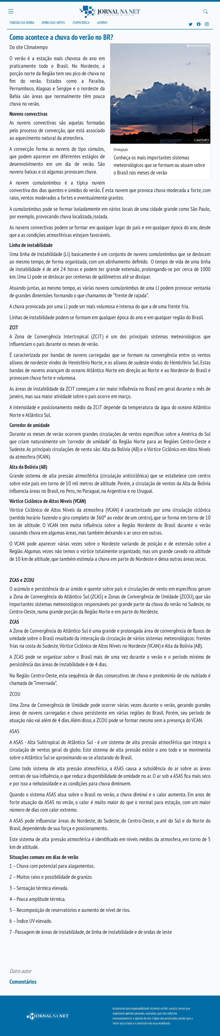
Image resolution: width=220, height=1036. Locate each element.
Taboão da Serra (21, 22)
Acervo (102, 22)
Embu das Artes (53, 22)
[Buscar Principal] (206, 11)
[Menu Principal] (11, 11)
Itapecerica (81, 22)
